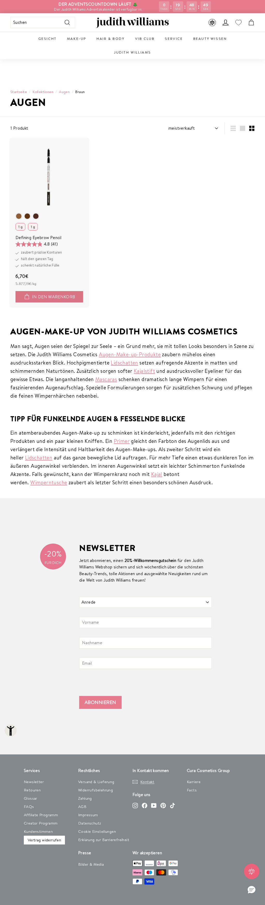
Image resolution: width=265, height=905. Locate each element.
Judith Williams (132, 52)
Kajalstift (144, 370)
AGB (82, 806)
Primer (122, 440)
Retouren (32, 790)
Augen (64, 91)
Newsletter (34, 781)
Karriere (194, 781)
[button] (251, 890)
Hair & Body (111, 38)
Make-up (76, 38)
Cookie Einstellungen (97, 831)
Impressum (88, 815)
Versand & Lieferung (96, 781)
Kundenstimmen (38, 831)
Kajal (156, 474)
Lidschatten (124, 362)
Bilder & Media (91, 864)
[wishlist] (238, 23)
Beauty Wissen (210, 38)
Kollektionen (43, 91)
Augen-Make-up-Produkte (130, 354)
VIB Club (145, 38)
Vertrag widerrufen (44, 840)
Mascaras (106, 379)
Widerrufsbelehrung (95, 790)
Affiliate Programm (41, 815)
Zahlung (85, 798)
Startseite (18, 91)
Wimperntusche (48, 482)
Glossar (30, 798)
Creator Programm (40, 823)
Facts (192, 790)
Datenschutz (89, 823)
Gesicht (47, 38)
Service (174, 38)
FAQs (29, 806)
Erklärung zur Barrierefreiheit (103, 839)
